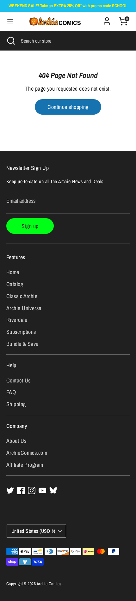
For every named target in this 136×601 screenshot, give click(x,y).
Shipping (16, 404)
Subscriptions (21, 332)
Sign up (30, 226)
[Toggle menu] (7, 21)
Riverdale (16, 320)
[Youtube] (42, 490)
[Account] (107, 19)
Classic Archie (21, 296)
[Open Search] (10, 40)
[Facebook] (21, 490)
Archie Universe (23, 308)
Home (12, 272)
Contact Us (18, 380)
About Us (16, 441)
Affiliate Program (24, 465)
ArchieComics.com (26, 453)
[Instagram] (31, 490)
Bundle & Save (22, 344)
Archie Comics (49, 583)
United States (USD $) (33, 531)
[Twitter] (10, 490)
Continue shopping (68, 107)
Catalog (14, 284)
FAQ (11, 392)
